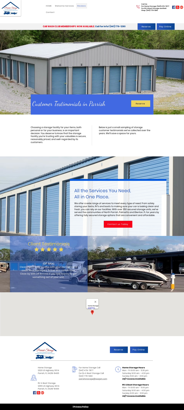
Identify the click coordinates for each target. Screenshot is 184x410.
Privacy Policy (81, 406)
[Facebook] (173, 7)
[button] (64, 6)
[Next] (84, 270)
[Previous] (14, 270)
